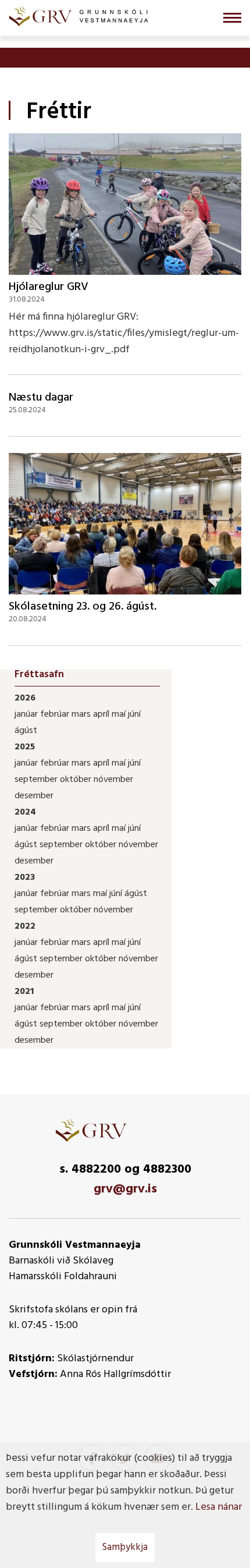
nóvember (113, 779)
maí (120, 714)
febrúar (56, 714)
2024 (25, 812)
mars (82, 714)
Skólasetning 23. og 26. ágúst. (82, 606)
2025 (25, 747)
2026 (25, 698)
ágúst (26, 730)
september (37, 779)
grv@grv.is (125, 1189)
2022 (25, 926)
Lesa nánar (218, 1507)
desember (34, 796)
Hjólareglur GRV (48, 287)
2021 (24, 991)
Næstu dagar (41, 397)
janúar (27, 714)
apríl (102, 714)
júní (134, 714)
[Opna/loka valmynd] (232, 18)
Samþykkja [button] (125, 1547)
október (77, 779)
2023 (25, 877)
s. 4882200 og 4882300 (125, 1169)
